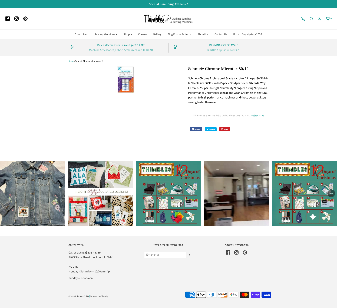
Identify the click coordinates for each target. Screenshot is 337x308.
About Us (203, 34)
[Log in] (318, 19)
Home (71, 61)
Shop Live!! (81, 34)
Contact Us (220, 34)
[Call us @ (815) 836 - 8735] (301, 19)
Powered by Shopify (99, 296)
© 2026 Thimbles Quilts (78, 296)
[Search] (309, 19)
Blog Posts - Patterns (179, 34)
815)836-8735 (257, 115)
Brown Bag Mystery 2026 (247, 34)
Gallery (157, 34)
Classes (142, 34)
